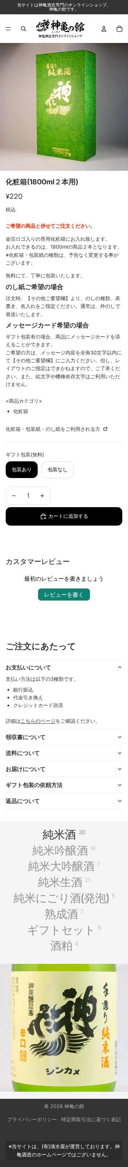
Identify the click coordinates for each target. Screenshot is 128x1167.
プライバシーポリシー (32, 1119)
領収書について (26, 736)
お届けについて (26, 768)
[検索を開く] (23, 29)
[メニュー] (8, 29)
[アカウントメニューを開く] (104, 29)
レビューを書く (64, 594)
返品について (23, 800)
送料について (23, 752)
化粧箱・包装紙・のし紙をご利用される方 (54, 429)
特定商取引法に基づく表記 (91, 1119)
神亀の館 (74, 1106)
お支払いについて (28, 667)
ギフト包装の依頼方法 (34, 784)
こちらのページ (38, 721)
